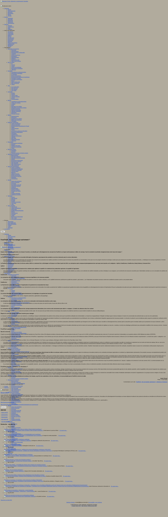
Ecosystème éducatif (16, 410)
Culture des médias (15, 328)
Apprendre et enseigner (13, 274)
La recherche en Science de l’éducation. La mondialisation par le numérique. (22, 434)
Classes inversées (15, 350)
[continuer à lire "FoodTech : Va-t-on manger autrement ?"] (14, 471)
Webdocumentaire (15, 365)
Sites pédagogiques (16, 389)
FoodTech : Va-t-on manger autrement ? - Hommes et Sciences (151, 382)
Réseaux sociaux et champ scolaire (19, 378)
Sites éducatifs (14, 388)
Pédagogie (10, 246)
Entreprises (10, 266)
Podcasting (14, 359)
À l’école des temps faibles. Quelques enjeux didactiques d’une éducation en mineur (24, 475)
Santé (12, 417)
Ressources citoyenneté (17, 386)
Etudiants (10, 267)
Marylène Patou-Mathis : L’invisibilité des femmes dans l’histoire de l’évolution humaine (25, 464)
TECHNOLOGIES (5, 421)
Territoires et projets (16, 420)
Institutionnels (11, 269)
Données (13, 377)
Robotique (13, 403)
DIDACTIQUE (4, 412)
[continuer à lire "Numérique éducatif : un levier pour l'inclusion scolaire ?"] (18, 461)
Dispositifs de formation (16, 299)
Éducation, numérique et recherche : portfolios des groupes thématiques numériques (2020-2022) (27, 449)
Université (10, 453)
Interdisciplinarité (15, 285)
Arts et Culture (11, 288)
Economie (13, 409)
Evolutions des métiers (16, 344)
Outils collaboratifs (15, 307)
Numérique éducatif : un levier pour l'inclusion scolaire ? (17, 459)
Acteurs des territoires (16, 406)
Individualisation (15, 283)
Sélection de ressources (13, 380)
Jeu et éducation (15, 312)
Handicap (13, 413)
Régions (13, 425)
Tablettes (13, 362)
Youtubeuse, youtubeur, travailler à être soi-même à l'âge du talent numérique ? (23, 429)
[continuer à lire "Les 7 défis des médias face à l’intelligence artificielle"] (17, 440)
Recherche (6, 243)
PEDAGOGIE (4, 417)
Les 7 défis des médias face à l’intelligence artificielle (16, 439)
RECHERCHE (4, 419)
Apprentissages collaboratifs (18, 278)
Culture (13, 291)
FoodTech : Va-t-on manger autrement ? (13, 469)
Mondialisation (14, 414)
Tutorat (13, 310)
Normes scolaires (15, 415)
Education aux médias (16, 332)
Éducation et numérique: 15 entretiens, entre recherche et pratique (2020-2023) (23, 480)
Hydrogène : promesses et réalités (12, 444)
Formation (10, 296)
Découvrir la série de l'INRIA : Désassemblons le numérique (18, 454)
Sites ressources (15, 391)
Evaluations (14, 282)
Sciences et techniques (13, 392)
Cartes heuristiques (15, 349)
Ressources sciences (16, 387)
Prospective (10, 367)
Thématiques (7, 273)
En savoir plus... (63, 430)
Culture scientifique (15, 393)
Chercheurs (10, 258)
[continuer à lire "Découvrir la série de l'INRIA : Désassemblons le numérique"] (19, 455)
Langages (10, 317)
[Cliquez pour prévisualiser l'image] (11, 247)
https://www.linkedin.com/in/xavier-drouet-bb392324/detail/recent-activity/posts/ (19, 404)
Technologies (11, 248)
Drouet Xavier (12, 245)
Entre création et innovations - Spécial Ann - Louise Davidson (18, 490)
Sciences (6, 387)
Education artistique (16, 382)
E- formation (14, 300)
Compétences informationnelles (18, 327)
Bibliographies (14, 381)
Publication (14, 338)
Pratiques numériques (13, 348)
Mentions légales (70, 502)
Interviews (10, 237)
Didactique (10, 244)
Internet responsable (16, 335)
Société (9, 405)
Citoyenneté (14, 432)
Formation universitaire (16, 305)
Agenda (9, 241)
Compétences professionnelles (18, 297)
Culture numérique (15, 280)
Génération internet (15, 411)
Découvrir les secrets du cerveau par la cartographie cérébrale (19, 495)
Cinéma (13, 290)
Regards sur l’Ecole (16, 416)
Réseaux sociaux (12, 375)
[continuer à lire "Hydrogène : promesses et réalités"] (13, 445)
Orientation (13, 346)
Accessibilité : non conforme (95, 502)
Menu (2, 231)
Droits (12, 331)
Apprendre (13, 275)
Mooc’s (13, 306)
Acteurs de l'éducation (9, 256)
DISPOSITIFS (4, 415)
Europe (13, 422)
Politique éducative (15, 371)
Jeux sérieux (14, 315)
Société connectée (15, 419)
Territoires (10, 421)
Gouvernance (14, 438)
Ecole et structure (15, 408)
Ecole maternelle (12, 448)
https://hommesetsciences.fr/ (7, 402)
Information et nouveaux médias (18, 333)
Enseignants (11, 264)
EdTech (9, 262)
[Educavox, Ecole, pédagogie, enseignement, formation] (14, 1)
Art (12, 289)
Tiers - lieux (14, 443)
